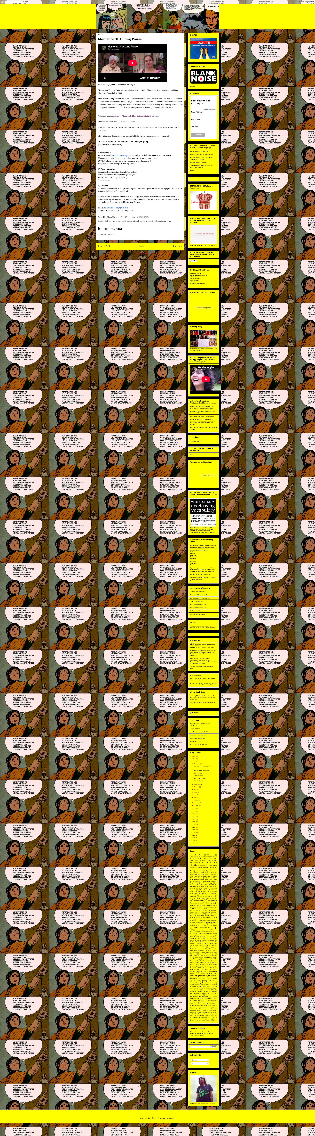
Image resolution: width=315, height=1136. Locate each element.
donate (194, 907)
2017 (194, 756)
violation (201, 1015)
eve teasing (200, 908)
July (195, 789)
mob (206, 948)
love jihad (212, 938)
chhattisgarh (214, 888)
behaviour (195, 872)
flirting (107, 221)
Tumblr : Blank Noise (196, 601)
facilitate (199, 913)
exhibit (213, 912)
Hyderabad (193, 556)
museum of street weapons (207, 954)
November (197, 784)
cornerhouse (211, 895)
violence (208, 1015)
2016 (194, 759)
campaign (193, 886)
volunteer (215, 1015)
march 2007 (200, 943)
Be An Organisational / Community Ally (201, 154)
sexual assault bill (207, 986)
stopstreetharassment (196, 995)
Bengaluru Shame (204, 874)
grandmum (214, 919)
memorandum (202, 947)
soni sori (198, 989)
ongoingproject (206, 959)
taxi (216, 1003)
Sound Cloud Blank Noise (197, 614)
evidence (213, 910)
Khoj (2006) (193, 741)
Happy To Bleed (194, 924)
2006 (194, 830)
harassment (203, 924)
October (196, 787)
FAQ (204, 913)
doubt (200, 907)
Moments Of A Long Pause (201, 770)
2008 (194, 824)
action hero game (210, 858)
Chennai (192, 560)
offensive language (210, 957)
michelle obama (198, 948)
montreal (215, 950)
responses (202, 978)
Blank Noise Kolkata (211, 878)
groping (194, 920)
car (206, 886)
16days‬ (192, 856)
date (214, 896)
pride (215, 964)
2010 (194, 819)
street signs (208, 998)
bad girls (207, 871)
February (197, 802)
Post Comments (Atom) (146, 254)
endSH (192, 908)
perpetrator (210, 962)
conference (212, 893)
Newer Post (104, 246)
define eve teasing (197, 900)
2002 (194, 835)
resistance (203, 977)
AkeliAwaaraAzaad (203, 867)
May (195, 795)
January (196, 805)
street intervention (200, 996)
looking (204, 938)
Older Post (177, 246)
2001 (194, 837)
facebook (192, 913)
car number (212, 886)
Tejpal (193, 1007)
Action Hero (196, 858)
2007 (194, 827)
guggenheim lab (211, 920)
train (213, 1008)
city (204, 891)
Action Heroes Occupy (201, 865)
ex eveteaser (205, 912)
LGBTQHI (203, 936)
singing (201, 988)
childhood (212, 889)
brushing (199, 884)
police (203, 964)
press (210, 964)
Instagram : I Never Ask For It (198, 594)
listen (210, 936)
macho (198, 940)
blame (198, 876)
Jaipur (192, 564)
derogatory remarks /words (199, 903)
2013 (194, 811)
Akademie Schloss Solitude (198, 735)
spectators (205, 989)
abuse (215, 856)
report (211, 973)
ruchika (215, 978)
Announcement (198, 775)
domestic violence (212, 905)
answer (203, 869)
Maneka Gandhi (206, 941)
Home (141, 246)
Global (197, 919)
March (196, 800)
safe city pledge (200, 981)
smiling (212, 988)
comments (195, 893)
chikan (194, 889)
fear (209, 913)
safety (199, 983)
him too (201, 925)
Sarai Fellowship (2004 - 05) (198, 744)
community (204, 893)
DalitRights (207, 896)
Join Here (193, 261)
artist (208, 869)
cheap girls (206, 888)
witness (202, 1019)
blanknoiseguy (196, 881)
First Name (195, 119)
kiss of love (200, 935)
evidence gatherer (194, 912)
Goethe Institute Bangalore (198, 738)
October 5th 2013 (199, 957)
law (197, 936)
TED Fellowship (195, 728)
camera (212, 884)
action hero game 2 (206, 860)
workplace (196, 1020)
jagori (193, 931)
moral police (205, 952)
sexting (215, 984)
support (198, 1002)
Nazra (201, 955)
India (196, 930)
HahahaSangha (210, 922)
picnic (191, 964)
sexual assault (196, 986)
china (191, 891)
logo (199, 938)
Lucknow (193, 561)
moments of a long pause (205, 950)
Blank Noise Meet (197, 879)
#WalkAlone (210, 855)
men (215, 947)
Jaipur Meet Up (201, 931)
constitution (193, 895)
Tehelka (215, 1005)
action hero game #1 (195, 860)
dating (191, 898)
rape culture (200, 969)
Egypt (213, 907)
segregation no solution (196, 984)
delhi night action (197, 902)
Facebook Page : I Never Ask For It (200, 598)
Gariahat (198, 917)
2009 (194, 822)
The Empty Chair (213, 1007)
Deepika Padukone (209, 898)
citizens (198, 891)
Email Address (197, 112)
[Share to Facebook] (145, 217)
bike (212, 874)
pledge (197, 964)
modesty (212, 948)
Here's (206, 574)
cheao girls (197, 888)
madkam (204, 940)
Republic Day (214, 975)
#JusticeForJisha (199, 855)
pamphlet (197, 960)
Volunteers (195, 1017)
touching (207, 1008)
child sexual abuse (203, 889)
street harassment (145, 221)
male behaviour (212, 940)
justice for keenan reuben (205, 933)
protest (194, 966)
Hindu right (208, 925)
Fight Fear (201, 915)
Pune (191, 967)
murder (195, 954)
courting (192, 896)
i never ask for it (119, 221)
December (197, 764)
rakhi (213, 967)
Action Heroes (209, 862)
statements (200, 991)
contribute (202, 895)
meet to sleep (209, 945)
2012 (194, 814)
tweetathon (212, 1010)
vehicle (192, 1013)
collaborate (214, 891)
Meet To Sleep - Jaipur (200, 778)
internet (214, 930)
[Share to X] (143, 217)
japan (208, 931)
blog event (193, 883)
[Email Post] (133, 217)
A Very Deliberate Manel (206, 856)
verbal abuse (200, 1013)
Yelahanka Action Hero (207, 1020)
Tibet (194, 1008)
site (207, 988)
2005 (194, 832)
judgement (214, 931)
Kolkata (192, 552)
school (213, 983)
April (195, 797)
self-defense (208, 984)
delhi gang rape (212, 900)
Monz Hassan (195, 952)
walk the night (206, 1017)
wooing (168, 221)
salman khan (207, 983)
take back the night (200, 1003)
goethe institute (205, 919)
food (191, 917)
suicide (192, 1002)
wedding (215, 1017)
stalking (213, 989)
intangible (202, 930)
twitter (192, 1012)
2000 (194, 840)
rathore (199, 971)
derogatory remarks (209, 902)
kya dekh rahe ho (210, 935)
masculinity (132, 221)
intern (208, 930)
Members (192, 947)
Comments (196, 1063)
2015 (194, 761)
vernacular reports (210, 1013)
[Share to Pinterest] (147, 217)
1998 (194, 843)
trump (204, 1010)
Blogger (172, 1118)
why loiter (195, 1019)
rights (208, 978)
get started (206, 917)
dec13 (199, 898)
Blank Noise (206, 876)
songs (191, 989)
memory (210, 947)
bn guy (210, 883)
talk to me (210, 1003)
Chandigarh (193, 563)
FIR (191, 454)
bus (206, 884)
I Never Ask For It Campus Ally (199, 151)
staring (192, 991)
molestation (193, 950)
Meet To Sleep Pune (199, 781)
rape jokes (209, 969)
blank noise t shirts (211, 879)
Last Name (195, 127)
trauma (199, 1010)
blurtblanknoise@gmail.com (122, 155)
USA (214, 1012)
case (191, 888)
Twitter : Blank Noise (196, 611)
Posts (195, 1060)
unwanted (206, 1012)
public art (201, 966)
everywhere (205, 910)
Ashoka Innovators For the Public (200, 732)
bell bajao (204, 872)
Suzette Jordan (198, 773)
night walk (208, 955)
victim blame (193, 1015)
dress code (207, 907)
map (214, 941)
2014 (194, 808)
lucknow (192, 940)
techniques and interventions (201, 1005)
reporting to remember (198, 975)
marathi (192, 943)
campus (201, 886)
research (195, 977)
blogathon (202, 883)
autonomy (200, 871)
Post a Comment (108, 234)
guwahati (192, 922)
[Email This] (138, 217)
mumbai (214, 952)
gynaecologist (200, 922)
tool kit (200, 1008)
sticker (212, 993)
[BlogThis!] (140, 217)
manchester (196, 941)
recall (205, 971)
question (207, 967)
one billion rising (195, 959)
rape (191, 969)
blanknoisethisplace (209, 881)
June (195, 792)
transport (192, 1010)
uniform (199, 1012)
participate (199, 962)
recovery (203, 973)
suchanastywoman (210, 1000)
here (191, 668)
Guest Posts (202, 920)
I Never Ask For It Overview (198, 162)
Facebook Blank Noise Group (198, 607)
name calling (193, 955)
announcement (194, 869)
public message (210, 966)
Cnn (209, 891)
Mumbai (192, 553)
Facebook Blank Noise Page (198, 604)
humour (215, 925)
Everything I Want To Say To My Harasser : (202, 416)
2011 (194, 816)
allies (213, 867)
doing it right (201, 905)
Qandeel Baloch (198, 967)
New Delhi (193, 558)
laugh (191, 936)
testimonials (159, 221)
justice (194, 933)
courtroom (199, 896)
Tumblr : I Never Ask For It (197, 591)
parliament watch (206, 960)
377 (197, 856)
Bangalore (193, 555)
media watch (198, 945)
